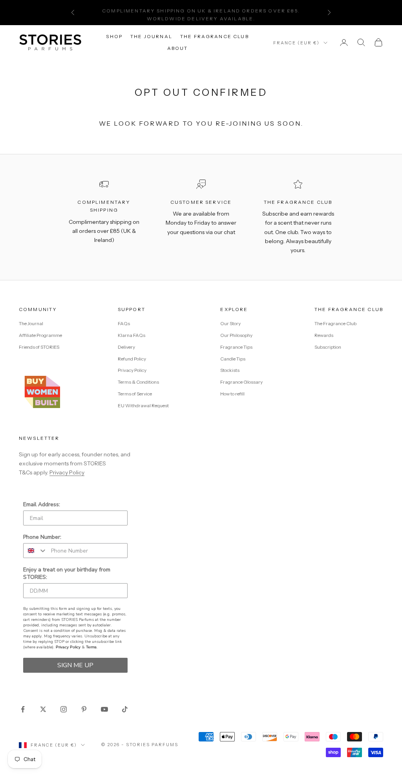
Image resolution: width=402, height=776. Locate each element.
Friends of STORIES (39, 347)
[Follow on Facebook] (23, 709)
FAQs (124, 323)
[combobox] (35, 551)
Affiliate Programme (40, 335)
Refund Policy (132, 359)
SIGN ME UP (75, 665)
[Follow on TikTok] (125, 709)
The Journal (151, 36)
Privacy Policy (132, 370)
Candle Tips (232, 359)
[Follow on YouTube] (104, 709)
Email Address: (41, 504)
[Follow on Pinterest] (84, 709)
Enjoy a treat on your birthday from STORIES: (66, 573)
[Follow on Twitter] (43, 709)
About (177, 48)
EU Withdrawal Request (143, 405)
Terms (91, 647)
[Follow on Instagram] (64, 709)
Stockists (229, 370)
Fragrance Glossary (241, 382)
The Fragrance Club (214, 36)
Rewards (323, 335)
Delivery (126, 347)
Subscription (327, 347)
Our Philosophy (236, 335)
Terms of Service (135, 394)
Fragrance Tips (236, 347)
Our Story (230, 323)
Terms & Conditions (138, 382)
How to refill (232, 394)
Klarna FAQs (131, 335)
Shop (114, 36)
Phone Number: (42, 537)
